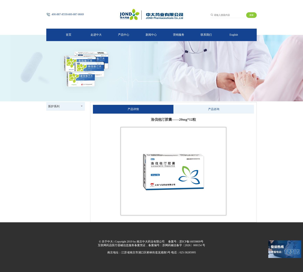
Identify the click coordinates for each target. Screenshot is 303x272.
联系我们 (206, 34)
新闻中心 (151, 34)
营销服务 (178, 34)
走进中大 (96, 34)
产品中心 (123, 34)
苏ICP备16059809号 (191, 241)
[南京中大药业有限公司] (151, 19)
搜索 (251, 15)
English (234, 34)
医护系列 (53, 106)
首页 (68, 34)
